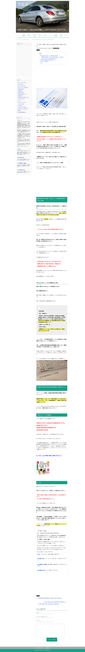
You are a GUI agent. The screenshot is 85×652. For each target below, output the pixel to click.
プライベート (66, 35)
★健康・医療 (29, 35)
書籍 (18, 110)
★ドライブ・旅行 (45, 35)
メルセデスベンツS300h (22, 107)
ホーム (19, 35)
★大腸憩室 (20, 90)
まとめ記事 (20, 105)
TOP (19, 39)
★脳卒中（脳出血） (24, 35)
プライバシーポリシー (21, 102)
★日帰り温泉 (20, 92)
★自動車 (19, 95)
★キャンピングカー (40, 35)
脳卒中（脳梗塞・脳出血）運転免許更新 (55, 598)
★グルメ (50, 35)
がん (18, 100)
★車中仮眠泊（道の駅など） (22, 97)
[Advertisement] (51, 75)
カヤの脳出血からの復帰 (42, 564)
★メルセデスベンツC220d (34, 35)
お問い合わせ (48, 647)
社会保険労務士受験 (56, 35)
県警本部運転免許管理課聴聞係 (43, 598)
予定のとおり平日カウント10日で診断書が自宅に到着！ (49, 58)
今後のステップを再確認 (44, 61)
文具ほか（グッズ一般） (61, 35)
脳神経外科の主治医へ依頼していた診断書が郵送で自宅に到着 (49, 55)
